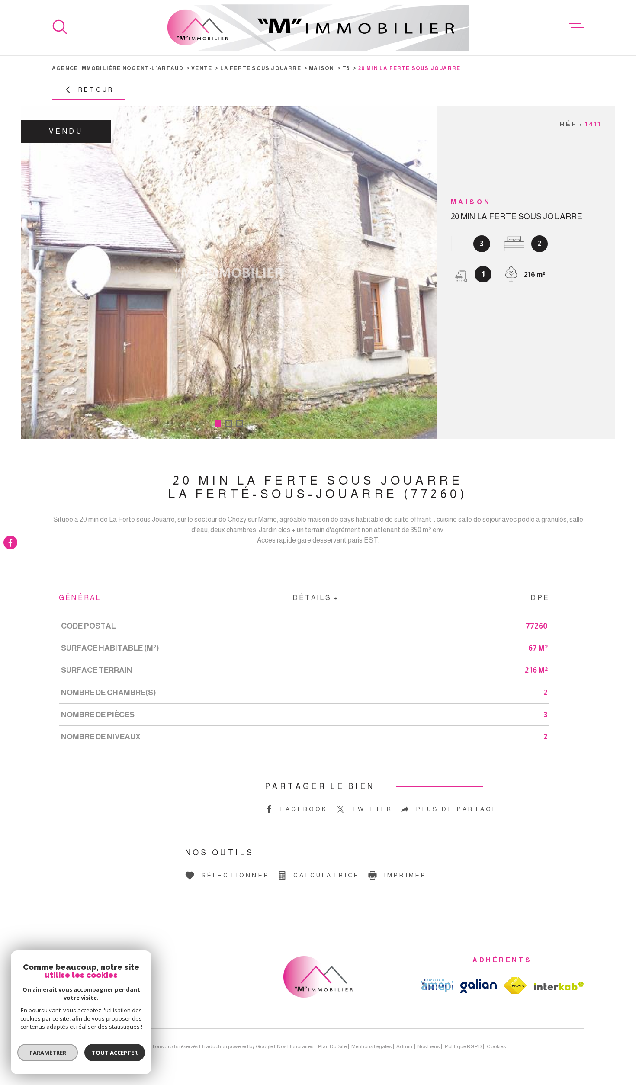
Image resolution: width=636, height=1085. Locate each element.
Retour (96, 89)
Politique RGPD (463, 1046)
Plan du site (332, 1046)
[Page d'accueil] (318, 27)
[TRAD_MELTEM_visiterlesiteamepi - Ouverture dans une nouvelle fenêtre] (437, 985)
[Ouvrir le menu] (576, 27)
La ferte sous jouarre (260, 68)
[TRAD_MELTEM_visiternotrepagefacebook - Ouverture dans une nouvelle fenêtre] (10, 542)
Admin (404, 1046)
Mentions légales (371, 1046)
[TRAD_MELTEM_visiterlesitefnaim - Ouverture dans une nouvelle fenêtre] (515, 985)
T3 (346, 68)
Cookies (496, 1046)
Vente (201, 68)
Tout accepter (115, 1052)
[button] (218, 423)
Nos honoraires (295, 1046)
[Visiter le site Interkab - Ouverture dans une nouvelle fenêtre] (559, 986)
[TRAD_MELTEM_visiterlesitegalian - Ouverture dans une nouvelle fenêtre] (478, 986)
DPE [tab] (539, 597)
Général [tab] (80, 597)
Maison (321, 68)
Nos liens (428, 1046)
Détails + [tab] (316, 597)
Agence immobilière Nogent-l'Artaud (117, 68)
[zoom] (229, 272)
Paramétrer (47, 1052)
